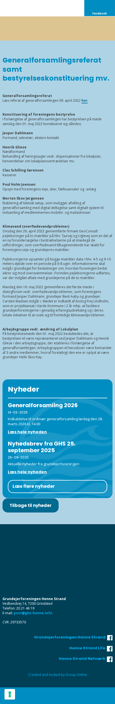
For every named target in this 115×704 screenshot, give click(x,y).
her (85, 100)
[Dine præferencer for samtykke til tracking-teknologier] (9, 694)
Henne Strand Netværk (83, 658)
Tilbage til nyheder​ (30, 505)
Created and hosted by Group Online (57, 674)
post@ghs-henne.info (33, 613)
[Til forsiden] (57, 28)
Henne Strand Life (88, 648)
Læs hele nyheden (27, 432)
